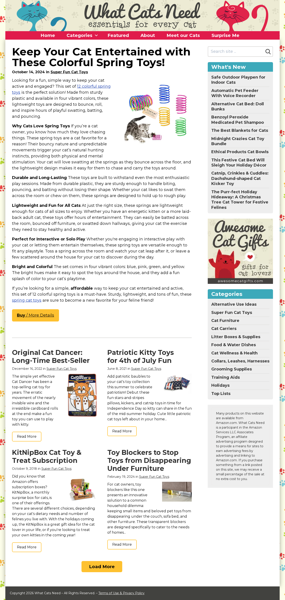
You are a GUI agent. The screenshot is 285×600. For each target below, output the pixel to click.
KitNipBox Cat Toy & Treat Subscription (46, 456)
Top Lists (220, 393)
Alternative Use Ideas (233, 304)
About (147, 35)
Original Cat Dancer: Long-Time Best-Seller (51, 356)
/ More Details (35, 315)
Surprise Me (225, 35)
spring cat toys (26, 300)
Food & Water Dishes (233, 344)
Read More (27, 436)
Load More (102, 566)
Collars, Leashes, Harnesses (240, 361)
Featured (118, 35)
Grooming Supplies (231, 369)
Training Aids (225, 377)
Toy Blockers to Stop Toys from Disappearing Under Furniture (149, 460)
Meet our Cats (183, 35)
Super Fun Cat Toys (69, 72)
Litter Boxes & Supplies (235, 336)
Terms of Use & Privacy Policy (121, 593)
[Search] (268, 51)
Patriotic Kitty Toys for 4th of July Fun (140, 356)
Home (48, 35)
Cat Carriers (223, 328)
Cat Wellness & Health (234, 353)
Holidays (220, 385)
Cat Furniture (225, 320)
